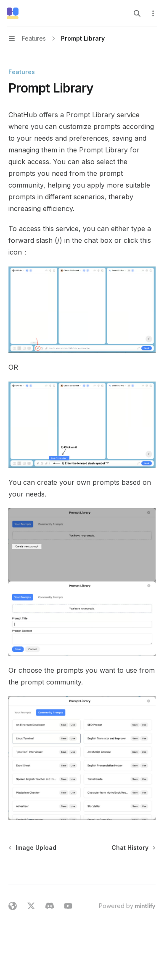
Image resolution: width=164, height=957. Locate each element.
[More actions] (153, 13)
